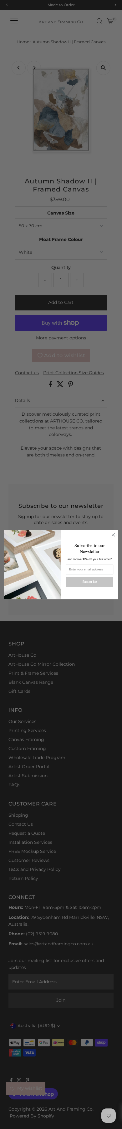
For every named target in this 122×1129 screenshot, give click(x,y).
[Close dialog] (113, 534)
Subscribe (89, 581)
